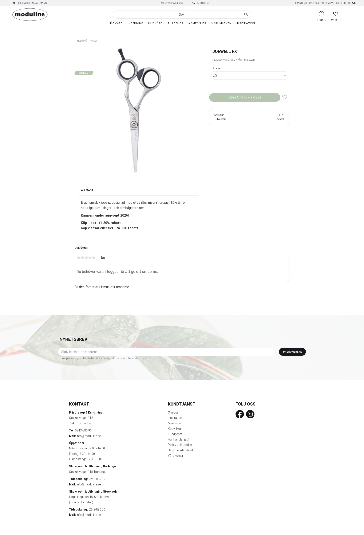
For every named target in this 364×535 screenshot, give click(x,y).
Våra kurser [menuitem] (175, 455)
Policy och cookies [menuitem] (180, 444)
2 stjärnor (82, 258)
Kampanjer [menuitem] (197, 23)
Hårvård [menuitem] (116, 23)
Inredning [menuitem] (135, 23)
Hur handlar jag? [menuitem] (178, 439)
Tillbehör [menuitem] (175, 23)
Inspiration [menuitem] (246, 23)
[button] (335, 13)
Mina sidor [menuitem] (175, 423)
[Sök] (246, 15)
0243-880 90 (203, 3)
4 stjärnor (90, 258)
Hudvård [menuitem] (155, 23)
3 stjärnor (86, 258)
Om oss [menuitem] (173, 412)
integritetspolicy (136, 358)
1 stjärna (78, 258)
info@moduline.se (174, 3)
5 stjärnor (94, 258)
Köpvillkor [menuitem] (174, 428)
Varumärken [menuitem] (221, 23)
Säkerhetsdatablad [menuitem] (180, 450)
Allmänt (87, 190)
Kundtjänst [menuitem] (175, 434)
